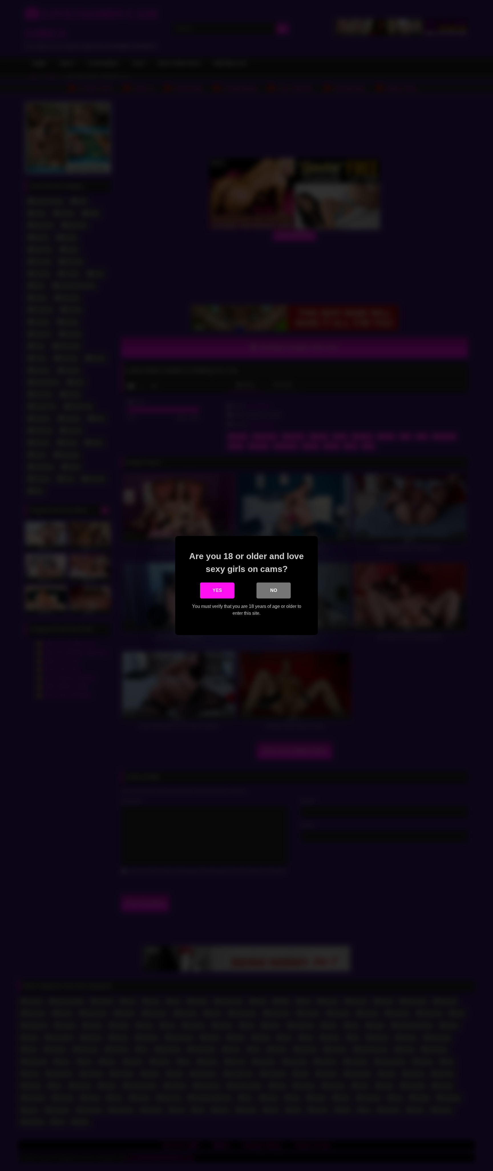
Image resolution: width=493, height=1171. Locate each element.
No (273, 590)
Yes (217, 590)
